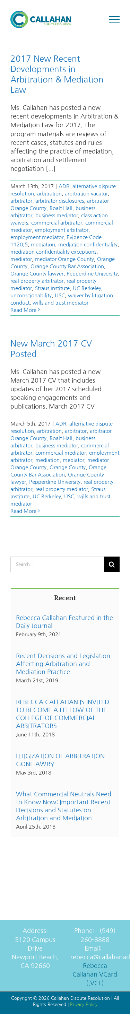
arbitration (49, 193)
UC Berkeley (87, 288)
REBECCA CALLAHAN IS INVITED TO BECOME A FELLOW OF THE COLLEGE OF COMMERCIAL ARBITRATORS (62, 714)
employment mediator (36, 237)
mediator (21, 259)
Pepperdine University (92, 273)
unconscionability (31, 295)
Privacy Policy (83, 1004)
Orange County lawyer (36, 273)
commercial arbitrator (56, 222)
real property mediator (61, 489)
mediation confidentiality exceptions (53, 251)
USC (60, 295)
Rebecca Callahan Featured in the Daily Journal (64, 622)
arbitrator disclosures (59, 200)
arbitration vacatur (86, 193)
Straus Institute (52, 288)
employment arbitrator (61, 230)
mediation (43, 244)
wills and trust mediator (60, 302)
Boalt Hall (61, 208)
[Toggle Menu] (114, 19)
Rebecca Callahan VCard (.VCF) (94, 974)
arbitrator (21, 200)
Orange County (68, 467)
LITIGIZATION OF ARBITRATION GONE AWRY (60, 760)
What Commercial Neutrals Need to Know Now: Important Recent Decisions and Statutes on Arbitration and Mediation (63, 806)
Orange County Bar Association (67, 266)
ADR (64, 186)
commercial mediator (60, 452)
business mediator (56, 215)
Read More (23, 310)
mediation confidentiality (88, 244)
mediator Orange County (64, 259)
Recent (65, 598)
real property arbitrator (36, 280)
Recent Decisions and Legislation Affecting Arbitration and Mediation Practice (63, 664)
